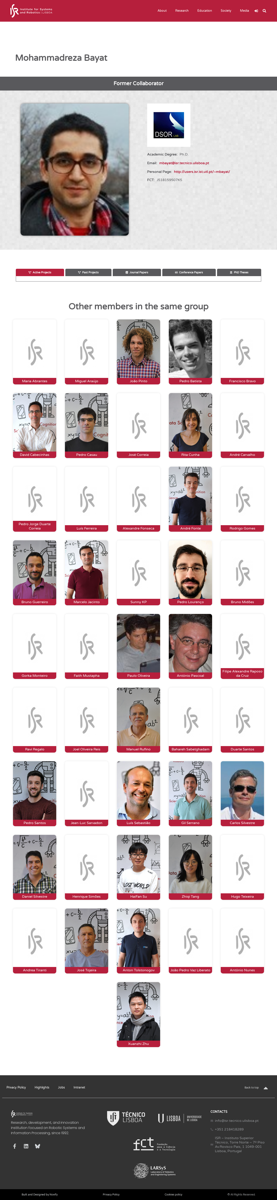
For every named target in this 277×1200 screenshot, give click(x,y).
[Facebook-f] (14, 1146)
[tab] (40, 272)
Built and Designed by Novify (40, 1194)
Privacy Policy (16, 1087)
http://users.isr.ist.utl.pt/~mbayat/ (202, 172)
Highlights (42, 1087)
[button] (264, 11)
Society (226, 11)
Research (182, 11)
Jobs (61, 1087)
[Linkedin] (26, 1146)
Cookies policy (173, 1194)
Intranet (79, 1087)
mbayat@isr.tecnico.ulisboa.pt (184, 163)
